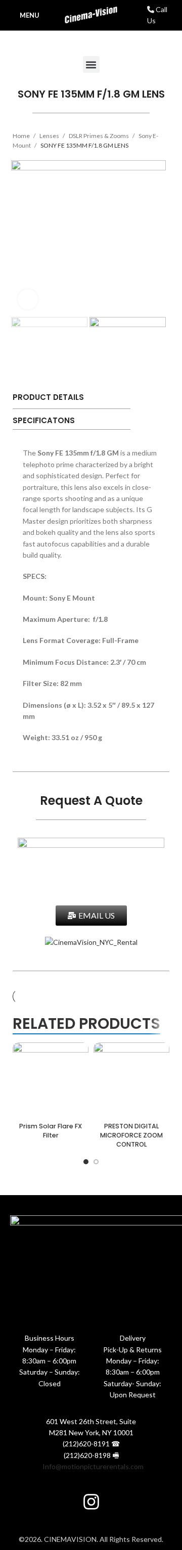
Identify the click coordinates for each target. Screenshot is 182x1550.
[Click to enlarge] (28, 299)
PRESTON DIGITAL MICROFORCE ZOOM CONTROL (131, 1135)
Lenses (49, 136)
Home (22, 136)
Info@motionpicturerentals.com (93, 1466)
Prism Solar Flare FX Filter (50, 1130)
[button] (91, 64)
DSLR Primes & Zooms (99, 136)
